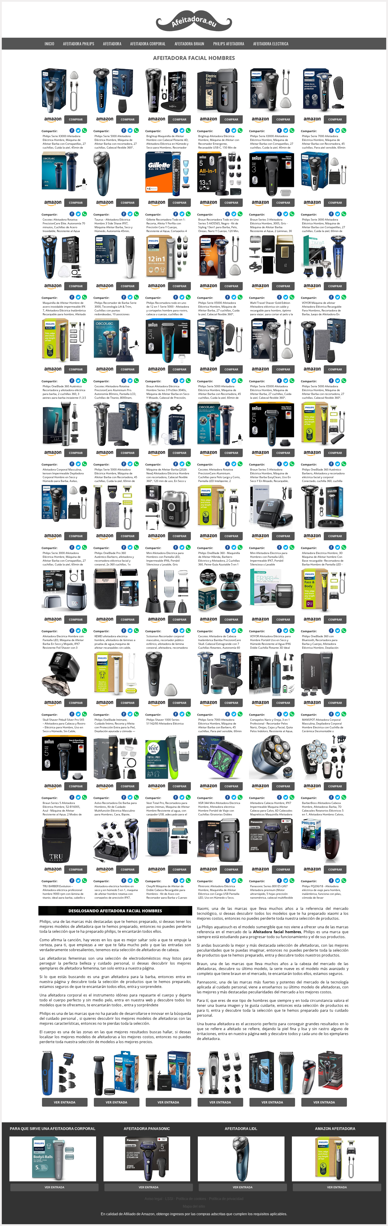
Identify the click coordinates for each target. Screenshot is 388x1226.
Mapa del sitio (194, 1206)
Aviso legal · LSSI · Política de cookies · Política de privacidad (194, 1199)
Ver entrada (64, 1102)
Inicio (49, 43)
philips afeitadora (228, 43)
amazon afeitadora (335, 1129)
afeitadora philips (78, 43)
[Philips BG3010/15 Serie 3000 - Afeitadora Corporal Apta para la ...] (116, 1073)
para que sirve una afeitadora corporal (52, 1129)
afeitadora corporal (148, 43)
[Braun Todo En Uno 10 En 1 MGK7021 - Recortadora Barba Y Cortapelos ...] (220, 1073)
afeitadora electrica (271, 43)
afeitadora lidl (241, 1129)
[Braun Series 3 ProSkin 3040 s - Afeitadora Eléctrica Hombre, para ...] (272, 1073)
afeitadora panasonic (147, 1129)
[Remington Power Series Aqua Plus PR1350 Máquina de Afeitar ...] (323, 1073)
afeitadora (112, 43)
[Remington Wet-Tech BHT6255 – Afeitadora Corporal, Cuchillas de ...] (64, 1073)
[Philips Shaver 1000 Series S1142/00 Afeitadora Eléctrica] (168, 674)
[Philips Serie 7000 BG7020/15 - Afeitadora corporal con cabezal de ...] (168, 1073)
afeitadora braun (189, 43)
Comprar (76, 119)
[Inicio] (194, 31)
